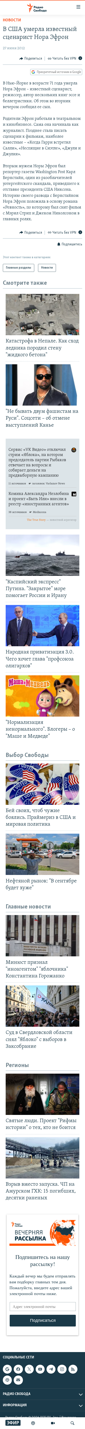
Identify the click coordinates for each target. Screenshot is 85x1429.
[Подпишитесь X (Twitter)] (29, 1369)
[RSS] (72, 1369)
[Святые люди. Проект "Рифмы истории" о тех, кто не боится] (42, 1094)
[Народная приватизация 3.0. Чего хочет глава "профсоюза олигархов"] (42, 625)
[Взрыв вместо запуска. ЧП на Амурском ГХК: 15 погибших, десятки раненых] (42, 1157)
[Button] (30, 59)
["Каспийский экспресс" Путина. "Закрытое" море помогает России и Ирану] (42, 555)
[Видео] (53, 1423)
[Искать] (72, 1423)
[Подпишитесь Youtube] (40, 1369)
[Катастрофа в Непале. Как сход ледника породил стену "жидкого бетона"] (42, 314)
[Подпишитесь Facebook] (18, 1369)
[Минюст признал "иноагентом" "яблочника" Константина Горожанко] (42, 935)
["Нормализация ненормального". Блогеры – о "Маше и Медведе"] (42, 696)
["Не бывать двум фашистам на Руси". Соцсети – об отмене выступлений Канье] (42, 385)
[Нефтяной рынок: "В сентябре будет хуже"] (42, 854)
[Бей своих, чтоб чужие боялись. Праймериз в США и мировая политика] (42, 784)
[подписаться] (18, 1380)
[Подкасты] (7, 1380)
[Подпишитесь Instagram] (61, 1369)
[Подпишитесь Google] (7, 1369)
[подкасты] (33, 1423)
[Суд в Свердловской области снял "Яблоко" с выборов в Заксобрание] (42, 1006)
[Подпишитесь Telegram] (51, 1369)
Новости (12, 20)
